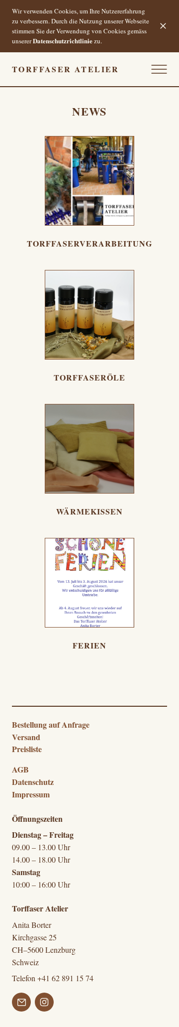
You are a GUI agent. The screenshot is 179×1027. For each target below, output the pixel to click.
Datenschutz (33, 781)
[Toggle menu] (157, 69)
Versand (26, 737)
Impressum (31, 794)
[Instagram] (44, 1004)
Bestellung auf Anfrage (51, 724)
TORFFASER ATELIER (65, 69)
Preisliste (27, 749)
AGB (20, 769)
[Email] (21, 1004)
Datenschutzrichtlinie (62, 40)
